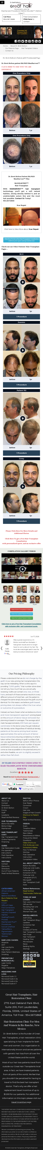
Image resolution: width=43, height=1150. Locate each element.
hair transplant (33, 189)
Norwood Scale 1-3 (9, 976)
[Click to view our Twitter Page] (22, 41)
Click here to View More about (21, 229)
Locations (5, 815)
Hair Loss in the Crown (32, 902)
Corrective (27, 805)
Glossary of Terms (30, 930)
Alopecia (5, 942)
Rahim (21, 603)
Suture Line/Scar (8, 927)
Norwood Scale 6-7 (9, 984)
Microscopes (28, 942)
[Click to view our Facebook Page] (16, 41)
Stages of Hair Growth (32, 813)
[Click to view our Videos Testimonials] (19, 41)
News (25, 944)
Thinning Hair (28, 909)
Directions (6, 805)
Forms (4, 810)
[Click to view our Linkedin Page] (26, 41)
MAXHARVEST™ (16, 189)
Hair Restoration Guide (11, 848)
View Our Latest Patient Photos (21, 614)
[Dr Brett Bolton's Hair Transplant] (22, 5)
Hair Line (26, 810)
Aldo (21, 594)
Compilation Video (30, 859)
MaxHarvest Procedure (10, 11)
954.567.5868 (9, 19)
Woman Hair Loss (30, 911)
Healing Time (28, 939)
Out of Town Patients (10, 871)
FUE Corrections (8, 908)
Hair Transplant (29, 937)
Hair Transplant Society (32, 932)
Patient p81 (8, 604)
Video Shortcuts (29, 843)
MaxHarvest (6, 828)
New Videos (27, 833)
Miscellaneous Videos (31, 836)
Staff (3, 813)
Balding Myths (28, 946)
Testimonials (28, 831)
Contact (5, 803)
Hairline (5, 915)
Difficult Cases (7, 905)
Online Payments (8, 839)
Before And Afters (9, 896)
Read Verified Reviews (10, 817)
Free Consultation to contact (30, 19)
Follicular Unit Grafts (31, 868)
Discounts (5, 866)
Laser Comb (6, 963)
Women (5, 936)
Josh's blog (27, 918)
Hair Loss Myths (8, 947)
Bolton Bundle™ (28, 11)
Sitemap (26, 949)
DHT (3, 945)
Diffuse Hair (27, 904)
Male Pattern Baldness (11, 952)
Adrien (35, 594)
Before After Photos (31, 801)
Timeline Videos (29, 828)
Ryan (35, 604)
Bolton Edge (7, 826)
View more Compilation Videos (21, 609)
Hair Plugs (27, 934)
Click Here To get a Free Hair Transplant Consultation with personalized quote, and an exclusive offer (21, 541)
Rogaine (5, 965)
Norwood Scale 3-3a (10, 979)
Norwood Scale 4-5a (10, 981)
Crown (25, 808)
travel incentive (19, 1102)
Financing (5, 842)
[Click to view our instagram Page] (32, 41)
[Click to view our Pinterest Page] (29, 41)
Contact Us (19, 198)
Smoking (5, 954)
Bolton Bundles (8, 824)
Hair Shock (6, 950)
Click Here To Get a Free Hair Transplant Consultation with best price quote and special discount (21, 240)
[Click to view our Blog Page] (36, 41)
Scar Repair (27, 803)
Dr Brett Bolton (8, 808)
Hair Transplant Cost (10, 837)
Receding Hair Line (30, 907)
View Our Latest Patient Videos (22, 618)
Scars (25, 826)
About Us (5, 801)
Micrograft (27, 880)
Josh (8, 594)
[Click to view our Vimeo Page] (39, 41)
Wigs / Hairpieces (8, 968)
